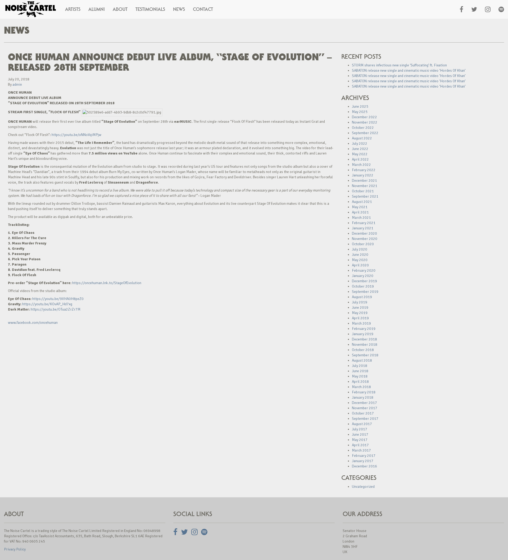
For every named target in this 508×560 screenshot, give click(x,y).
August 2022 (362, 138)
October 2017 (363, 413)
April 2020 (360, 265)
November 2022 (364, 122)
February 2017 (363, 455)
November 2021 (364, 186)
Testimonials (150, 9)
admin (17, 84)
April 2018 (360, 381)
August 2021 (362, 201)
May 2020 (360, 260)
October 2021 (363, 191)
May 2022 (360, 154)
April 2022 (360, 159)
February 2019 (363, 328)
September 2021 (365, 196)
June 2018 (360, 371)
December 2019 (364, 281)
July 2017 (359, 429)
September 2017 (365, 418)
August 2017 (362, 424)
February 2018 (363, 392)
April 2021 (360, 212)
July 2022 (359, 143)
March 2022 (361, 164)
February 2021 (363, 223)
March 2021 (361, 217)
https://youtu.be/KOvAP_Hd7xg (47, 304)
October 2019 (363, 286)
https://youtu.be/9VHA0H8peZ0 (58, 299)
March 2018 (361, 387)
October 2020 (363, 244)
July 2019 (359, 302)
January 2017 (362, 461)
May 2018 (360, 376)
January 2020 (362, 276)
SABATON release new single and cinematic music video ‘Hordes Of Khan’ (409, 70)
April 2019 (360, 318)
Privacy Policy (15, 549)
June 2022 (360, 149)
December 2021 (364, 180)
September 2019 (365, 291)
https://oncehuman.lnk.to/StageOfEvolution (106, 283)
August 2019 (362, 297)
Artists (72, 9)
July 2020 (359, 249)
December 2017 (364, 402)
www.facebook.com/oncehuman (33, 322)
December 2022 (364, 117)
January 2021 (362, 228)
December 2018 (364, 339)
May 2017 (360, 440)
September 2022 (365, 133)
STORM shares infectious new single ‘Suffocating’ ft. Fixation (399, 65)
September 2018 (365, 355)
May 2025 (360, 112)
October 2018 (363, 350)
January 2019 (362, 334)
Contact (203, 9)
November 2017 (364, 408)
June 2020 (360, 254)
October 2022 (363, 127)
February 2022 (363, 170)
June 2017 (360, 434)
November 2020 (364, 238)
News (179, 9)
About (120, 9)
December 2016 (364, 466)
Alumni (96, 9)
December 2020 (364, 233)
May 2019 (360, 313)
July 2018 (359, 365)
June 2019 (360, 307)
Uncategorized (363, 486)
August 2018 (362, 360)
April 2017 (360, 445)
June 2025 (360, 106)
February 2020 (363, 270)
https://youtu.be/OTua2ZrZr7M (55, 309)
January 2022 (362, 175)
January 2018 (362, 397)
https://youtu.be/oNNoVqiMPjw (76, 135)
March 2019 (361, 323)
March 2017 (361, 450)
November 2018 (364, 344)
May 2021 (360, 207)
